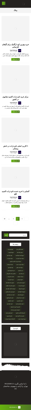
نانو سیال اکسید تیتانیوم (20, 312)
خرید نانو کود (20, 270)
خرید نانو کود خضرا (11, 270)
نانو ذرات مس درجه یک (15, 309)
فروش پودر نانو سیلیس (10, 291)
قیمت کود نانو (9, 303)
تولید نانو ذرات (9, 258)
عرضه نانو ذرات (11, 279)
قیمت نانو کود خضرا (19, 303)
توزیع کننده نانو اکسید (20, 255)
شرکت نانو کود (20, 276)
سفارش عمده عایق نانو (11, 273)
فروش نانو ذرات (21, 285)
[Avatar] (19, 50)
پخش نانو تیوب (9, 315)
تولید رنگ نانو (9, 255)
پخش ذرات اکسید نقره (20, 315)
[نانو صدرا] (15, 344)
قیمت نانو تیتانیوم (10, 297)
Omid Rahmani (13, 50)
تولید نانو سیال (10, 264)
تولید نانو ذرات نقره (19, 264)
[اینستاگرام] (10, 398)
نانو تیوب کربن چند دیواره (15, 306)
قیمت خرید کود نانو (10, 294)
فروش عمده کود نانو (10, 282)
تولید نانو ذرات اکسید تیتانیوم (15, 261)
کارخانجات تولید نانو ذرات (10, 319)
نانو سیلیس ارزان (9, 312)
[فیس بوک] (20, 398)
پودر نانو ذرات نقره (21, 319)
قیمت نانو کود (10, 300)
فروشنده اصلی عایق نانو (10, 288)
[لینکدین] (13, 398)
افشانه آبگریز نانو (20, 249)
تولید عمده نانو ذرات (20, 258)
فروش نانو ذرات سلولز (10, 285)
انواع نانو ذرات (10, 249)
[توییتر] (17, 398)
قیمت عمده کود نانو (20, 297)
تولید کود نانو (10, 267)
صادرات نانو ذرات (11, 276)
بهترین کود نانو (19, 252)
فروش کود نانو (20, 294)
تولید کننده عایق (19, 267)
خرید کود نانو (21, 273)
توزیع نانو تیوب (11, 252)
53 (4, 218)
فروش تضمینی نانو (21, 282)
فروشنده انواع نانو (21, 291)
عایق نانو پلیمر (20, 279)
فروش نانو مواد (22, 288)
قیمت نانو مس (19, 300)
